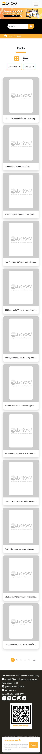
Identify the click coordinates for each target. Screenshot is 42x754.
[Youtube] (14, 698)
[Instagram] (24, 698)
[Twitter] (9, 698)
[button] (3, 13)
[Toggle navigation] (36, 4)
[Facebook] (4, 698)
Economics (13, 66)
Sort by (27, 66)
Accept (33, 745)
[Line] (19, 698)
